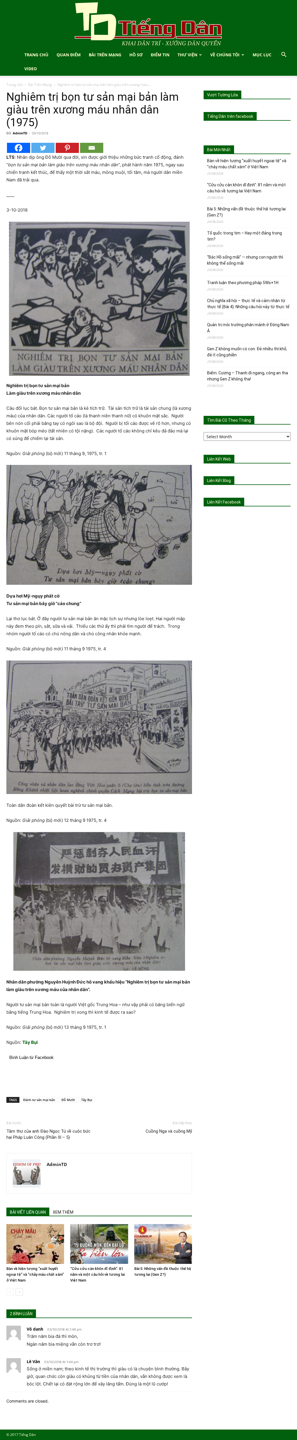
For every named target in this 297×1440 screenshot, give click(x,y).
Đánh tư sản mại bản (39, 1100)
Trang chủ (14, 84)
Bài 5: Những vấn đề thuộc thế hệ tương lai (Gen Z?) (246, 212)
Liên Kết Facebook (224, 502)
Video (30, 68)
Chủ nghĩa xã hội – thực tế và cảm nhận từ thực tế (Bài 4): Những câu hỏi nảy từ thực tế (248, 303)
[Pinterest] (67, 148)
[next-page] (19, 1291)
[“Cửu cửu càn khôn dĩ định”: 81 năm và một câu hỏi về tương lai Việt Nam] (99, 1244)
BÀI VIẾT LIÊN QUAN (28, 1212)
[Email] (91, 148)
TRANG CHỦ (36, 54)
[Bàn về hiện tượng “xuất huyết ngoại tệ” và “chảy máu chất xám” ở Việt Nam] (35, 1244)
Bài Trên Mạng (105, 54)
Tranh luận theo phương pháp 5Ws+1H (242, 282)
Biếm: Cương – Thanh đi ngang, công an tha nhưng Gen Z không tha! (247, 376)
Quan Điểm (69, 54)
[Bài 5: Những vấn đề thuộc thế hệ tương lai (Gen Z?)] (163, 1244)
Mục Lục (262, 54)
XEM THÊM (63, 1212)
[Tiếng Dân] (148, 24)
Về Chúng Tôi (225, 54)
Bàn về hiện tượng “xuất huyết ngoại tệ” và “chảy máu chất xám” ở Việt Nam (35, 1274)
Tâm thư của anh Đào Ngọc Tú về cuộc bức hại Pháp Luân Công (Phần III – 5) (48, 1134)
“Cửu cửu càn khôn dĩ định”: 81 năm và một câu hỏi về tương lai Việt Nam (97, 1274)
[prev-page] (10, 1291)
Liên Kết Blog (219, 480)
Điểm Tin (160, 54)
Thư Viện (187, 54)
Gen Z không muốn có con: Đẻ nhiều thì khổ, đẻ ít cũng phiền (247, 352)
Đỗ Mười (68, 1100)
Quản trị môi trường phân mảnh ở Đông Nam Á (248, 327)
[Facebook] (18, 148)
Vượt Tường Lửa (222, 95)
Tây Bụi (86, 1100)
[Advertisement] (99, 1077)
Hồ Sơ (136, 54)
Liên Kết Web (219, 459)
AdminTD (20, 133)
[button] (284, 55)
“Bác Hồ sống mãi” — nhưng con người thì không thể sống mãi (245, 260)
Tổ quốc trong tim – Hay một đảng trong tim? (244, 236)
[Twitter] (43, 148)
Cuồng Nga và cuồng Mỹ (169, 1131)
